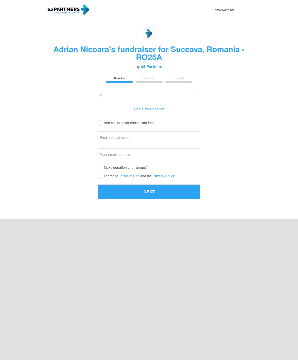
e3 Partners (151, 66)
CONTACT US (224, 10)
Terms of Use (129, 175)
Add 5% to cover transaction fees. (129, 123)
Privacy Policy (164, 175)
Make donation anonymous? (125, 167)
